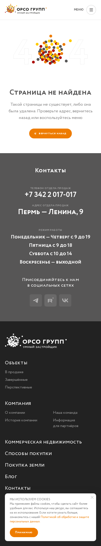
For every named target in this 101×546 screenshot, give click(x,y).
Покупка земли (25, 465)
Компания (18, 404)
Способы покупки (28, 454)
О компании (15, 412)
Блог (11, 477)
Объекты (16, 363)
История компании (21, 420)
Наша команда (65, 412)
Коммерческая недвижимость (43, 442)
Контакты (18, 489)
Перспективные (18, 387)
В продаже (14, 372)
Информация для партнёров (65, 423)
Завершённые (16, 380)
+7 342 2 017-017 (50, 194)
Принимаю (24, 532)
